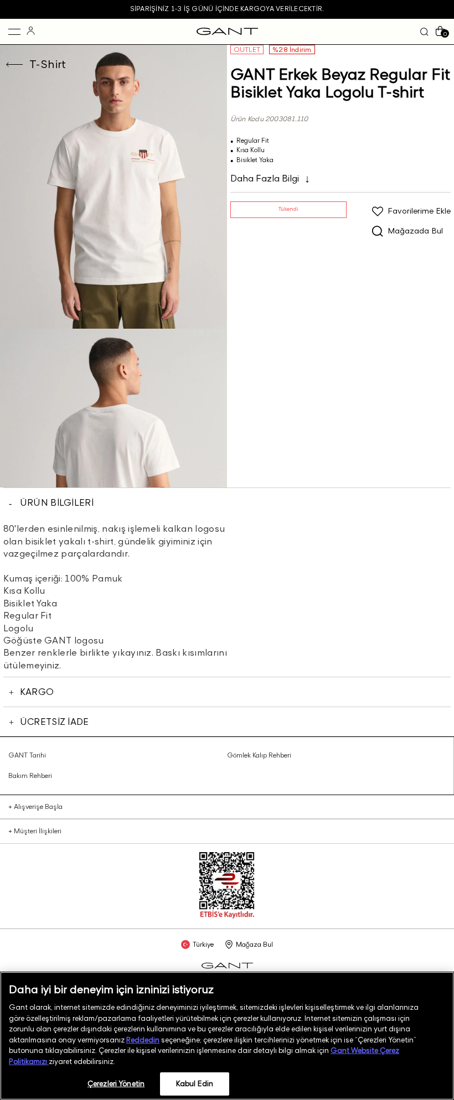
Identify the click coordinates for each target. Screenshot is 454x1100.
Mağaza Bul (254, 944)
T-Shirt (47, 64)
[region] (227, 1036)
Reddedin (142, 1039)
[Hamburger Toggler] (14, 31)
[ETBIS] (227, 916)
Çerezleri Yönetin (116, 1083)
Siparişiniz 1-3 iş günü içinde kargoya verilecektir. (227, 8)
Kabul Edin (194, 1083)
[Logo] (227, 31)
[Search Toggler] (424, 31)
